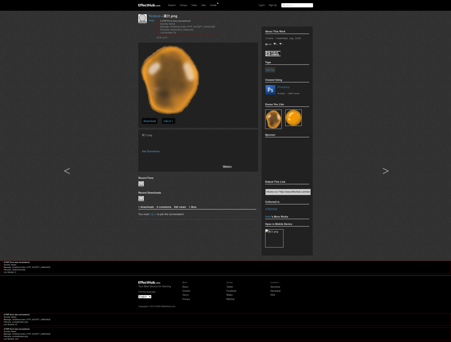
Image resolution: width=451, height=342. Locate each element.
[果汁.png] (273, 119)
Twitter (229, 286)
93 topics (281, 93)
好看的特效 (271, 209)
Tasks (194, 5)
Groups (183, 5)
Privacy (186, 299)
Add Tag (270, 70)
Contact (186, 290)
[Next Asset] (170, 113)
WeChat (230, 299)
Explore (172, 5)
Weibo (229, 294)
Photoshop (283, 87)
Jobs (203, 5)
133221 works (293, 93)
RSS (272, 294)
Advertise (275, 286)
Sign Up (273, 5)
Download (150, 121)
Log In (262, 5)
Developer (275, 290)
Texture (155, 16)
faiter (151, 20)
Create (213, 5)
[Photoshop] (270, 90)
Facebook (231, 290)
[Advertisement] (282, 157)
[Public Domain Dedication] (273, 55)
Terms (185, 294)
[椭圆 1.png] (293, 117)
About (185, 286)
